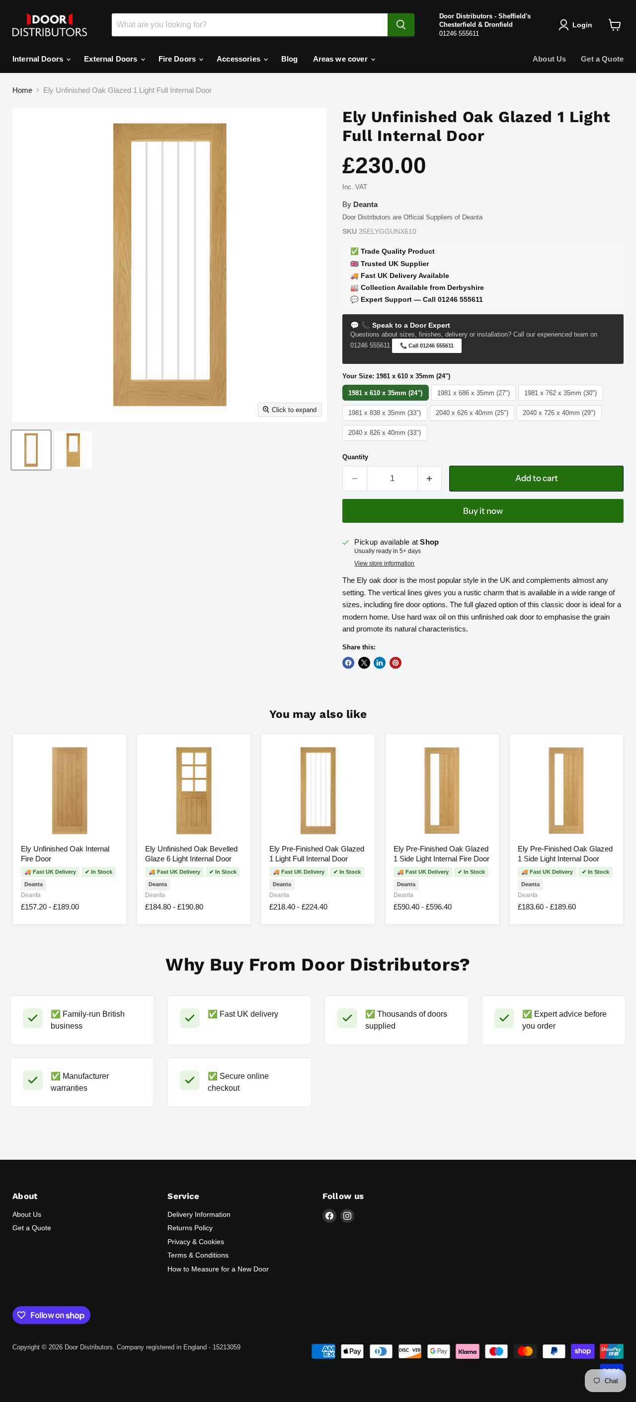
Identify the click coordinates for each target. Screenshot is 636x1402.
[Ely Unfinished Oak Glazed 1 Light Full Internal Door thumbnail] (31, 450)
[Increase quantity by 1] (430, 478)
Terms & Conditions (198, 1255)
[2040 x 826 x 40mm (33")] (386, 440)
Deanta (31, 895)
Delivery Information (199, 1214)
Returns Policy (190, 1228)
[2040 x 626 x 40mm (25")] (473, 421)
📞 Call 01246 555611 (427, 346)
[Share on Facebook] (348, 663)
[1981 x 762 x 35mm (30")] (562, 400)
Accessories (239, 59)
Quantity (355, 457)
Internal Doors (38, 59)
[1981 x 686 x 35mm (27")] (475, 400)
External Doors (111, 59)
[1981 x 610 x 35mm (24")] (386, 400)
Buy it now (483, 511)
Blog (289, 59)
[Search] (401, 24)
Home (22, 90)
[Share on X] (364, 663)
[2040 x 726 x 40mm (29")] (560, 421)
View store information (384, 563)
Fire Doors (178, 59)
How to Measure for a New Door (218, 1269)
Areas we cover (341, 59)
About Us (549, 59)
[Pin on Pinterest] (395, 663)
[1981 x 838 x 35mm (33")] (386, 421)
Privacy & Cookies (195, 1242)
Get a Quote (602, 59)
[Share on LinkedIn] (380, 663)
